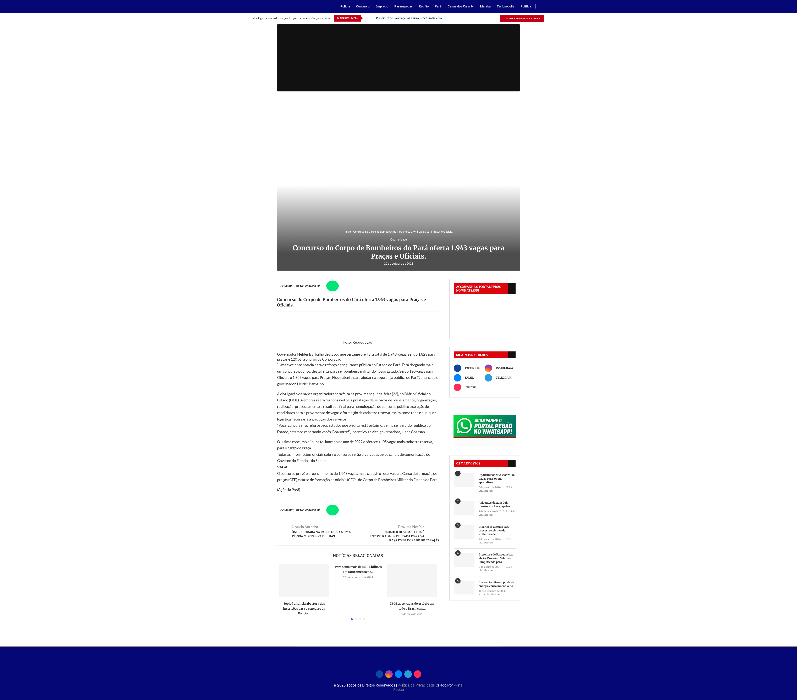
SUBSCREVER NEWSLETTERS (523, 18)
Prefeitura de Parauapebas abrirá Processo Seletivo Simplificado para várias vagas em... (433, 18)
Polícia (345, 6)
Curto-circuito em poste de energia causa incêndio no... (497, 584)
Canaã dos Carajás (461, 6)
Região (424, 6)
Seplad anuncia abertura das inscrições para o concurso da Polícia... (304, 608)
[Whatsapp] (486, 18)
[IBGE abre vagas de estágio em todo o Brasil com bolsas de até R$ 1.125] (412, 580)
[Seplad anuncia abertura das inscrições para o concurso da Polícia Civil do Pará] (304, 580)
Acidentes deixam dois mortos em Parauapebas (495, 504)
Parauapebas (403, 6)
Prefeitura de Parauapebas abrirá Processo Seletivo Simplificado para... (496, 558)
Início (348, 231)
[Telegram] (491, 18)
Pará (438, 6)
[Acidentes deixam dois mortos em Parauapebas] (464, 508)
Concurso (362, 6)
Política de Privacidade (417, 685)
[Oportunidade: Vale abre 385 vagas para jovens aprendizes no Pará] (464, 480)
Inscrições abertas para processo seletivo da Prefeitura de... (494, 530)
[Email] (482, 18)
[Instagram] (477, 18)
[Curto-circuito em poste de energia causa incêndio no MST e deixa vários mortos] (464, 587)
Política (526, 6)
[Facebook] (472, 18)
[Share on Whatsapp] (332, 286)
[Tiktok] (496, 18)
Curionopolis (505, 6)
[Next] (372, 18)
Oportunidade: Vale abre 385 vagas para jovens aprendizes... (497, 478)
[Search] (542, 7)
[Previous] (366, 18)
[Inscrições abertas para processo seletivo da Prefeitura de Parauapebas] (464, 532)
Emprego (382, 6)
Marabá (485, 6)
